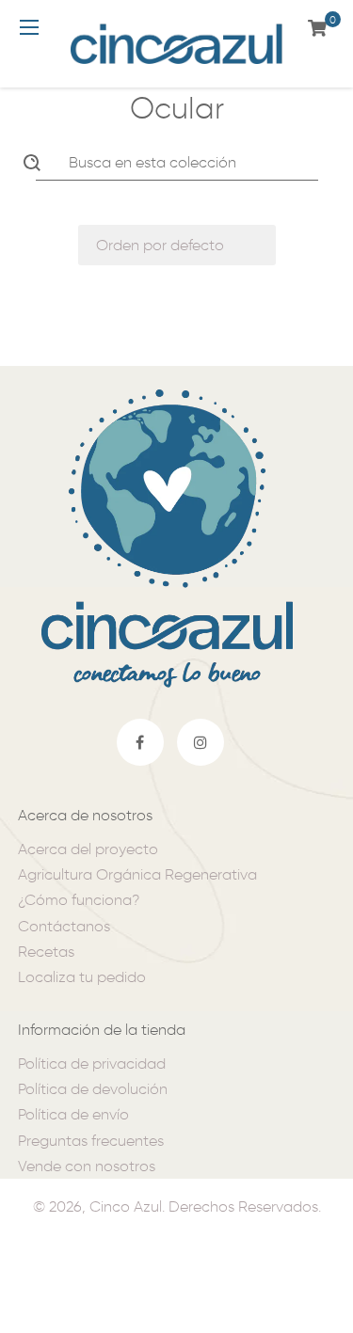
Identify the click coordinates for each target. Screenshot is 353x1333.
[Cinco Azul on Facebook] (140, 742)
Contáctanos (64, 926)
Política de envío (73, 1114)
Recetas (46, 951)
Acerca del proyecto (88, 849)
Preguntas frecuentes (91, 1141)
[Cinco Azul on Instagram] (200, 742)
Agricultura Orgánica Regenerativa (137, 874)
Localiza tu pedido (82, 977)
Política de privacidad (92, 1063)
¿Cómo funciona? (78, 900)
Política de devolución (93, 1089)
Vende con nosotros (86, 1166)
